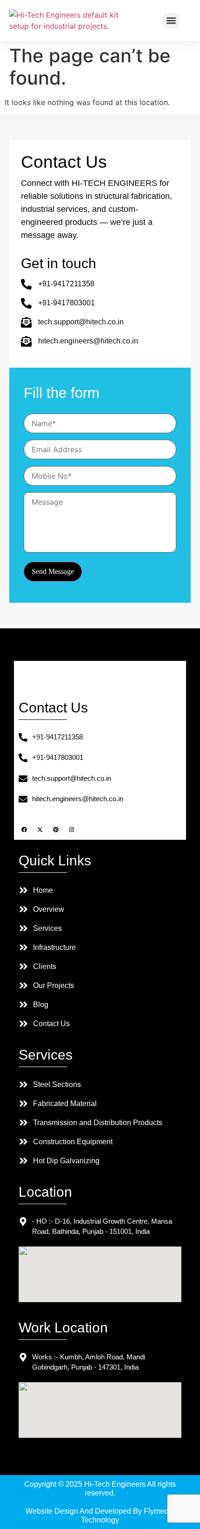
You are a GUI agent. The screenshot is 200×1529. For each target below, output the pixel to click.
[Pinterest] (55, 829)
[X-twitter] (40, 829)
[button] (171, 20)
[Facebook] (24, 829)
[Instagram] (71, 829)
